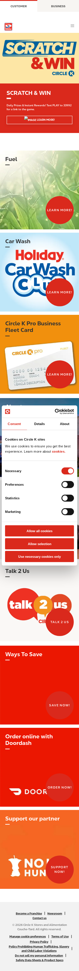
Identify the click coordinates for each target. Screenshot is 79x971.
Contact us (39, 918)
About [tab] (65, 423)
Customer (19, 6)
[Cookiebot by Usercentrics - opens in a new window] (56, 412)
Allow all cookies (39, 531)
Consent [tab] (14, 423)
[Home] (8, 27)
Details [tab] (39, 423)
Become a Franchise (29, 913)
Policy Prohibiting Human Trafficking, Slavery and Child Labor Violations (39, 948)
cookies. (59, 451)
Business (58, 6)
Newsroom (54, 913)
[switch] (67, 484)
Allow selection (39, 544)
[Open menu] (72, 26)
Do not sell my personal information (39, 955)
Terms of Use (60, 936)
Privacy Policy (39, 941)
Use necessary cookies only (39, 556)
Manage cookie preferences (27, 936)
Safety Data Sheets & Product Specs (39, 960)
